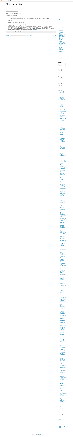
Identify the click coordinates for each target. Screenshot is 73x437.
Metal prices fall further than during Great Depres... (63, 368)
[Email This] (17, 31)
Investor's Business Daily (62, 36)
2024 (60, 71)
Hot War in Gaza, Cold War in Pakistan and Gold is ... (63, 127)
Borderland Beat (61, 22)
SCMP (60, 46)
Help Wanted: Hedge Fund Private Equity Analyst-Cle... (63, 355)
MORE (36, 29)
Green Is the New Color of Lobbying (63, 194)
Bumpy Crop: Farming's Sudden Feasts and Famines (63, 119)
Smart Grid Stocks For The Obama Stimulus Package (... (63, 185)
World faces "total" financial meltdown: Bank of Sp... (63, 154)
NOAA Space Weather (62, 42)
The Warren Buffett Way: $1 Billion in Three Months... (62, 200)
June (60, 408)
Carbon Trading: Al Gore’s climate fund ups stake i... (63, 373)
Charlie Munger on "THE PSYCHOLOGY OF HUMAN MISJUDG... (63, 215)
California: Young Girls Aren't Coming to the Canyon (63, 112)
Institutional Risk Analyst (62, 34)
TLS (59, 50)
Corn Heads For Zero (62, 327)
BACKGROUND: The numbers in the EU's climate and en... (63, 280)
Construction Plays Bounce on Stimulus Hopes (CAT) (63, 323)
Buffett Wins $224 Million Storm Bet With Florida (62, 99)
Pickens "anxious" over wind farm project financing (63, 306)
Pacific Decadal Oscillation (62, 43)
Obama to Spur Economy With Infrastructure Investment (62, 335)
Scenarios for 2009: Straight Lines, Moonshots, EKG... (62, 109)
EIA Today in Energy (61, 27)
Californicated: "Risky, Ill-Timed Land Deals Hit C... (63, 205)
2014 (60, 83)
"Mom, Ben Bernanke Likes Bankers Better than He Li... (63, 223)
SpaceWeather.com (61, 60)
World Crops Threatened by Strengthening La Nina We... (62, 134)
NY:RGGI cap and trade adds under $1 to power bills (63, 177)
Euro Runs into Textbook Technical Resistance (63, 174)
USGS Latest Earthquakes (62, 55)
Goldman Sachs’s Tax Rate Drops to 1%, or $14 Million (63, 213)
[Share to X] (19, 31)
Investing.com (61, 35)
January (61, 414)
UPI (59, 54)
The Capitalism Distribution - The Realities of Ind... (62, 383)
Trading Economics (61, 53)
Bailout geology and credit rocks (62, 198)
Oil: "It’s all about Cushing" (62, 151)
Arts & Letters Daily (61, 15)
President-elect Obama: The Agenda (63, 101)
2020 (60, 76)
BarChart (60, 17)
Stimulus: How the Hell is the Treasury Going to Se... (63, 104)
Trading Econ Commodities (60, 51)
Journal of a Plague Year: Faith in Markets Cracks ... (62, 106)
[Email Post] (15, 31)
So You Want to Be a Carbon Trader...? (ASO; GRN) (62, 129)
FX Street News (61, 29)
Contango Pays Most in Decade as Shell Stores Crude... (63, 329)
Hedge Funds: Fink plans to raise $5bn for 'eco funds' (63, 360)
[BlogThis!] (18, 31)
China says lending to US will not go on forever (62, 210)
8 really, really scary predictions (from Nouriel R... (62, 275)
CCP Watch (60, 24)
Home (31, 35)
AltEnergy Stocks (61, 14)
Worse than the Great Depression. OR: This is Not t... (62, 271)
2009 (60, 89)
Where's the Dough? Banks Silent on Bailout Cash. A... (62, 168)
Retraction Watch (61, 44)
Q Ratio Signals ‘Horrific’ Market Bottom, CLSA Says (63, 297)
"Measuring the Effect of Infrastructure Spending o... (63, 278)
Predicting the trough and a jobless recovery (62, 288)
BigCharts (60, 19)
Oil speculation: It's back (63, 391)
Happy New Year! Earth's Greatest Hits (63, 92)
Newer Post (7, 35)
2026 (60, 69)
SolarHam (60, 47)
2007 (60, 415)
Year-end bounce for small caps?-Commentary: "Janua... (62, 171)
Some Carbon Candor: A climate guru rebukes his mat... (63, 350)
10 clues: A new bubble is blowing (63, 294)
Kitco (59, 37)
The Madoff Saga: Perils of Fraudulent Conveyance (63, 226)
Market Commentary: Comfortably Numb (62, 268)
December (61, 91)
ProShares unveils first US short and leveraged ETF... (63, 358)
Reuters (60, 45)
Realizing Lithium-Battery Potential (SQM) (62, 371)
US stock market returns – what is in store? (63, 378)
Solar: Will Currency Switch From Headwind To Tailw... (63, 208)
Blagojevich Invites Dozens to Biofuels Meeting (62, 228)
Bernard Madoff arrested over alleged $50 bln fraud (62, 260)
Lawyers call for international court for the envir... (63, 396)
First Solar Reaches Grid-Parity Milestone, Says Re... (63, 179)
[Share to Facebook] (20, 31)
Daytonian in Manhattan (62, 25)
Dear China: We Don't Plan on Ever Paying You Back (63, 132)
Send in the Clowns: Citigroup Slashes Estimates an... (62, 385)
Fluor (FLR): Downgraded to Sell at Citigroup (63, 182)
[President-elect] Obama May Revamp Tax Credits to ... (63, 318)
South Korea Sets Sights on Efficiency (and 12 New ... (63, 121)
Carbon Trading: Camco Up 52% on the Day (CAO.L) (62, 332)
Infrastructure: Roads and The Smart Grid (63, 314)
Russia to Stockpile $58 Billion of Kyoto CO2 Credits (63, 363)
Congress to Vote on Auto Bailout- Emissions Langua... (63, 283)
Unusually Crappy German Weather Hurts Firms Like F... (63, 380)
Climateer (60, 427)
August (61, 406)
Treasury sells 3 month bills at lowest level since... (63, 309)
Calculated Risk (61, 23)
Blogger (40, 434)
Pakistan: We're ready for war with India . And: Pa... (62, 304)
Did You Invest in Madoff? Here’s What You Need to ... (63, 238)
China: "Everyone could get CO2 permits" (63, 315)
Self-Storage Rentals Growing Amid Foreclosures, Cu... (62, 147)
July (60, 407)
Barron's (60, 18)
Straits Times (60, 48)
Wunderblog (60, 56)
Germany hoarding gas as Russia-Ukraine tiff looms (63, 156)
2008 (60, 90)
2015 (60, 82)
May (60, 409)
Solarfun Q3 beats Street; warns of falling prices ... (62, 388)
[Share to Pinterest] (21, 31)
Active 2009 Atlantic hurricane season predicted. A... (62, 149)
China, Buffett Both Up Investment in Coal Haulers (63, 266)
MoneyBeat (60, 41)
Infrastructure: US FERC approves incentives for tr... (63, 326)
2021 (60, 75)
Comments (60, 65)
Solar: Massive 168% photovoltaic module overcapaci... (63, 161)
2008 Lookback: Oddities (62, 144)
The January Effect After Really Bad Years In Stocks (63, 252)
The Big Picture (61, 49)
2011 (60, 86)
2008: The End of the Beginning (62, 94)
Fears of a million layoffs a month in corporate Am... (62, 312)
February (61, 413)
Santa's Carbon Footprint (62, 140)
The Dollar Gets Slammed (62, 273)
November (61, 402)
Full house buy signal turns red (62, 401)
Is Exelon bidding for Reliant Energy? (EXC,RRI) (62, 244)
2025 (60, 70)
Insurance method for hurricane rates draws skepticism (62, 138)
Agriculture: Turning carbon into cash (62, 124)
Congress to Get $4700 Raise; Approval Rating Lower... (63, 164)
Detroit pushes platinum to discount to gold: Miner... (63, 264)
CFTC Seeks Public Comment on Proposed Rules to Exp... (62, 257)
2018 (60, 78)
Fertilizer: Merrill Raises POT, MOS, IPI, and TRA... (63, 233)
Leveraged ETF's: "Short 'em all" (62, 340)
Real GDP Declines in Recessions (63, 187)
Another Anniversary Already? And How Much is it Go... (62, 142)
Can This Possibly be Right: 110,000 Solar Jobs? (63, 159)
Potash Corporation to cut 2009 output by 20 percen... (63, 290)
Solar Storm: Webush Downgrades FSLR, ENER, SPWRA (63, 376)
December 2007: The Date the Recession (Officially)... (63, 399)
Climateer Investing (13, 4)
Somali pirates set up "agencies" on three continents (63, 285)
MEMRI (60, 40)
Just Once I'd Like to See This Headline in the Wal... (63, 365)
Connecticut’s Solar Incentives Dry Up (62, 166)
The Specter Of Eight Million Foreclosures (63, 299)
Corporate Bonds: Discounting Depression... (62, 196)
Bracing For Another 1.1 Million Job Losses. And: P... (63, 320)
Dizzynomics (60, 26)
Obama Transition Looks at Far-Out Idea (62, 246)
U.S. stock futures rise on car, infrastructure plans (63, 338)
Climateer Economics (62, 426)
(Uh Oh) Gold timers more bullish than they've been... (62, 116)
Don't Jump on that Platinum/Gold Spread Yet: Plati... (62, 231)
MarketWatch (60, 39)
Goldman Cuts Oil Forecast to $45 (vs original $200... (62, 254)
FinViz (60, 31)
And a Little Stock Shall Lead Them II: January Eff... (63, 189)
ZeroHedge (60, 58)
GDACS (60, 33)
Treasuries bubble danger (62, 292)
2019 (60, 77)
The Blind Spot (61, 59)
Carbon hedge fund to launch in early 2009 (63, 202)
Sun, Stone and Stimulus (62, 113)
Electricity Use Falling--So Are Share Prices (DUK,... (63, 394)
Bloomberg (60, 20)
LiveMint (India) (61, 38)
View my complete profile (59, 422)
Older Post (54, 35)
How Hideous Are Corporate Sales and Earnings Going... (63, 301)
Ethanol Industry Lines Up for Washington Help (63, 220)
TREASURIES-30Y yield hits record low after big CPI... (63, 236)
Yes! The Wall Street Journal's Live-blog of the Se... (62, 353)
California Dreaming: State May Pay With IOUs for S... (63, 345)
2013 (60, 84)
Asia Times (60, 16)
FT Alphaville (60, 28)
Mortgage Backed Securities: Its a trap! (63, 218)
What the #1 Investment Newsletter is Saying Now (63, 192)
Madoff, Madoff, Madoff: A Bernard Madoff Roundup (63, 241)
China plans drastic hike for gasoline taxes (62, 347)
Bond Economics (61, 21)
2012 (60, 85)
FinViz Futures (61, 32)
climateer (60, 419)
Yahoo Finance (61, 57)
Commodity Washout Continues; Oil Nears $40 (63, 342)
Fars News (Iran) (61, 30)
